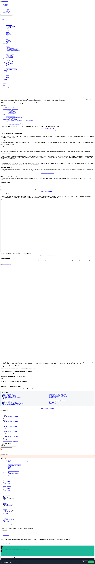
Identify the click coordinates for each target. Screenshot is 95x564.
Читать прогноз (8, 499)
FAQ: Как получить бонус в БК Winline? (57, 394)
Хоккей (7, 30)
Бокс (7, 29)
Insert (14, 557)
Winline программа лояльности (10, 398)
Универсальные (9, 7)
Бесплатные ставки (7, 400)
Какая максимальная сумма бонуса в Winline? (16, 121)
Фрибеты (5, 66)
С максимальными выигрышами (13, 50)
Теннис (7, 10)
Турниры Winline (10, 118)
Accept (91, 561)
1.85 (4, 511)
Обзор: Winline (6, 401)
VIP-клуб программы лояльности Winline (12, 397)
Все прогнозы (9, 25)
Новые (7, 46)
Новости (5, 70)
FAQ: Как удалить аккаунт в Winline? (57, 395)
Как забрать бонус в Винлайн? (10, 109)
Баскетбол (8, 11)
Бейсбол (7, 35)
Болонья (5, 509)
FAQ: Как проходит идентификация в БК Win (13, 403)
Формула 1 (8, 40)
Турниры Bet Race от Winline (9, 396)
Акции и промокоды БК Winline (10, 395)
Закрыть (2, 19)
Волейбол (8, 36)
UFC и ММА (8, 27)
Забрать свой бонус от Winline (47, 408)
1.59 (4, 505)
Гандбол (7, 37)
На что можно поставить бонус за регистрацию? (17, 123)
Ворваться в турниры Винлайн (47, 191)
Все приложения (9, 63)
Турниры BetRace (10, 116)
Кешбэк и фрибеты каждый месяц (14, 117)
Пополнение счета (11, 112)
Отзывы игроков (52, 403)
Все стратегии (9, 6)
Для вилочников (9, 56)
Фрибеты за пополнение (11, 68)
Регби (7, 39)
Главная (5, 22)
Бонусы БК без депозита (11, 61)
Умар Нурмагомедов (7, 495)
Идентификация (10, 111)
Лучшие (7, 44)
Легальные (8, 47)
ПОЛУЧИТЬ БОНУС (7, 416)
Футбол (7, 9)
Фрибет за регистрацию (54, 398)
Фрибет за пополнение (54, 397)
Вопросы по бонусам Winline (10, 119)
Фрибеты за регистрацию (11, 69)
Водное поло (8, 41)
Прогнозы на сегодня (10, 26)
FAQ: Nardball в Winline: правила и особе (58, 396)
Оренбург (5, 503)
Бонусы (4, 58)
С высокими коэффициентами (12, 49)
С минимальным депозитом (12, 48)
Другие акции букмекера (9, 114)
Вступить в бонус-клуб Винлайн (47, 255)
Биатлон (7, 42)
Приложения (6, 62)
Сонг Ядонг (6, 497)
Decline (85, 561)
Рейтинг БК (5, 43)
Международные (9, 57)
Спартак (5, 500)
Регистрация (9, 110)
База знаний (5, 4)
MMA (7, 71)
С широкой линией (10, 55)
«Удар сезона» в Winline (54, 401)
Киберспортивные (10, 53)
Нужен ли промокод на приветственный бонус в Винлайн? (20, 120)
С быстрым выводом (10, 51)
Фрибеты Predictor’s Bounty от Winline (57, 400)
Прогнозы (5, 518)
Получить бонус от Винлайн (47, 173)
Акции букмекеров (10, 60)
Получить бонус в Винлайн (47, 128)
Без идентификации (10, 54)
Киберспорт (8, 34)
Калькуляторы (6, 12)
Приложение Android (8, 394)
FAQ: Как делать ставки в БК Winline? (11, 404)
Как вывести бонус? (11, 113)
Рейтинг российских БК (8, 519)
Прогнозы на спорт (7, 23)
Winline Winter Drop (53, 402)
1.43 (4, 499)
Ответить (3, 555)
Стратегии (5, 5)
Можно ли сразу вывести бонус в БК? (15, 124)
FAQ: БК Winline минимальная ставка (11, 402)
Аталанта (5, 506)
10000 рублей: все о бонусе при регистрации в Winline (15, 107)
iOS (6, 65)
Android (7, 64)
